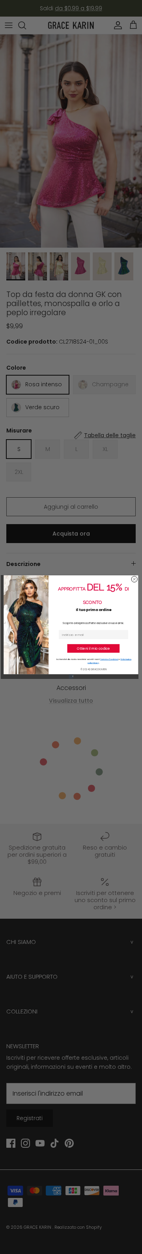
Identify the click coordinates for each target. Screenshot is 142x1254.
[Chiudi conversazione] (134, 579)
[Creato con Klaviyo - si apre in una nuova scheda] (71, 676)
